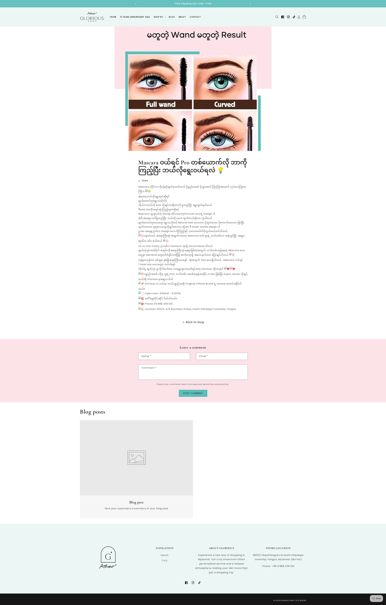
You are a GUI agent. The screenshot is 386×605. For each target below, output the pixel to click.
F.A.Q (164, 560)
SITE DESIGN (301, 600)
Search (165, 555)
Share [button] (145, 180)
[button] (137, 3)
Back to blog (195, 322)
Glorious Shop (287, 600)
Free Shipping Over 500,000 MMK (193, 3)
